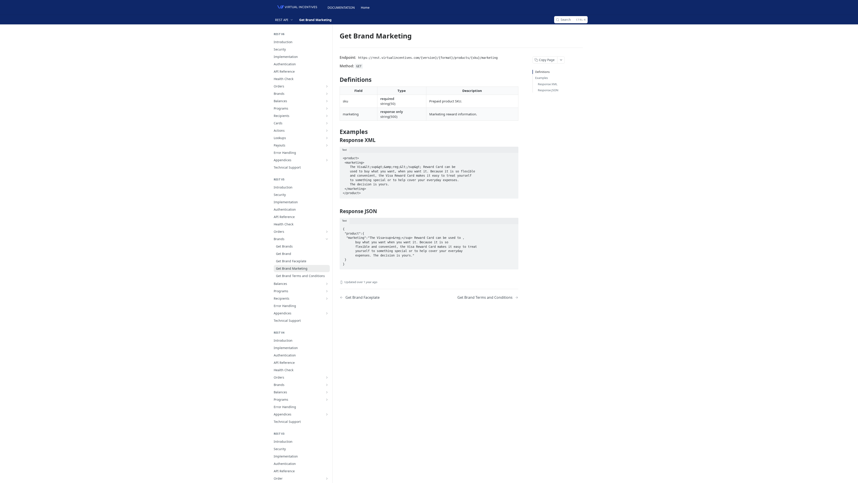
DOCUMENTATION (341, 7)
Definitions (542, 72)
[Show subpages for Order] (327, 478)
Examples (541, 78)
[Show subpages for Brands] (327, 93)
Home (365, 7)
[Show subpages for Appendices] (327, 160)
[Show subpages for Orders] (327, 86)
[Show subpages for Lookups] (327, 138)
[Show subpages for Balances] (327, 101)
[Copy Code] (513, 157)
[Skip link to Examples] (337, 131)
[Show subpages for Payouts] (327, 145)
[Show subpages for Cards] (327, 123)
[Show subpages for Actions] (327, 130)
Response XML (547, 84)
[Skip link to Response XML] (337, 140)
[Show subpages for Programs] (327, 108)
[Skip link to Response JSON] (337, 211)
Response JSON (548, 90)
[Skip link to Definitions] (337, 79)
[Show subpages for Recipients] (327, 116)
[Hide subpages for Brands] (327, 239)
